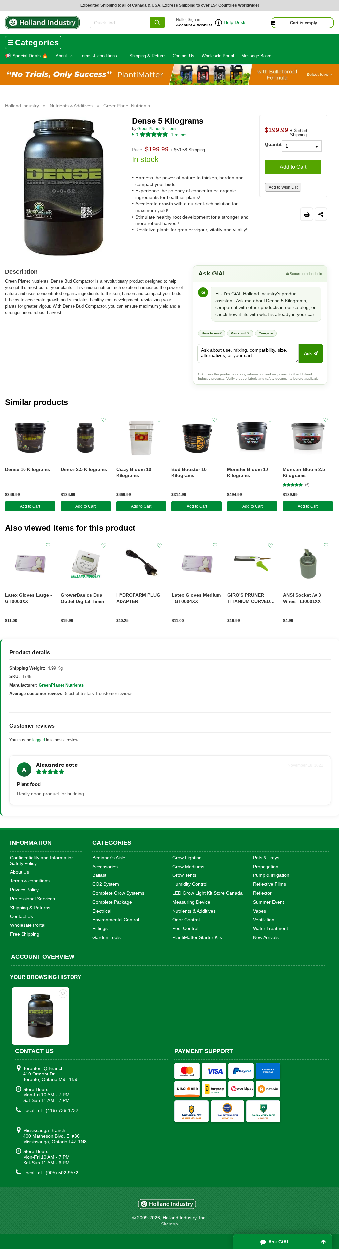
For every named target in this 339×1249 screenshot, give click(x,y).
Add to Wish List (283, 187)
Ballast (99, 875)
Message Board (256, 55)
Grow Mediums (188, 866)
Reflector (262, 893)
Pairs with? (240, 333)
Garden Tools (106, 937)
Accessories (105, 866)
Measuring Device (191, 902)
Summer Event (268, 902)
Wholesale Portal (218, 55)
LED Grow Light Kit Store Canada (207, 893)
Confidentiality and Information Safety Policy (42, 860)
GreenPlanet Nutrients (157, 128)
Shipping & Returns (148, 55)
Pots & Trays (266, 857)
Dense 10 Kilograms (27, 469)
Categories (37, 42)
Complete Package (112, 902)
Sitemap (169, 1223)
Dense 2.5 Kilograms (84, 469)
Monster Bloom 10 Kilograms (247, 472)
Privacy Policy (24, 889)
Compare (266, 333)
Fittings (100, 928)
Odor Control (186, 919)
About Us (64, 55)
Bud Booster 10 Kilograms (189, 472)
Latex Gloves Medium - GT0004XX (196, 598)
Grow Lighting (187, 857)
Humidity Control (189, 884)
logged (38, 740)
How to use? (212, 333)
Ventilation (263, 919)
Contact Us (183, 55)
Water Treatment (270, 928)
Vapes (259, 911)
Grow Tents (184, 875)
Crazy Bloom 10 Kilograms (133, 472)
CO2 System (105, 884)
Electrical (101, 911)
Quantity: (271, 144)
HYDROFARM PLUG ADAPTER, (138, 598)
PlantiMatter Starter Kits (197, 937)
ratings (179, 134)
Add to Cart (293, 167)
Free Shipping (24, 934)
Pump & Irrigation (271, 875)
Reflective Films (269, 884)
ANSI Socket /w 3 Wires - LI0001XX (302, 598)
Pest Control (185, 928)
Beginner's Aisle (108, 857)
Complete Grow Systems (118, 893)
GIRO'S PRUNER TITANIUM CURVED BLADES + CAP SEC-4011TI (250, 598)
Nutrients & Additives (194, 911)
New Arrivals (266, 937)
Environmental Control (115, 919)
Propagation (265, 866)
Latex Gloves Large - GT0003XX (28, 598)
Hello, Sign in (194, 22)
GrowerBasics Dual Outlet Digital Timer (82, 598)
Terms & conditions (98, 55)
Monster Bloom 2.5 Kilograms (304, 472)
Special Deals (26, 55)
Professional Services (32, 898)
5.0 (135, 134)
